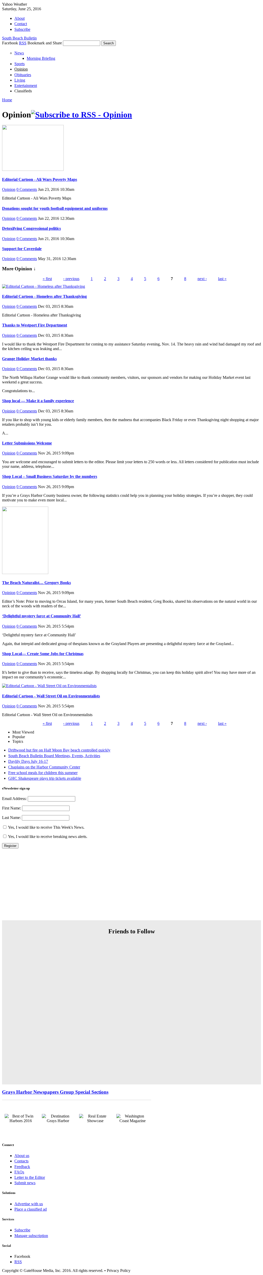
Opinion (21, 69)
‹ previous (71, 278)
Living (19, 80)
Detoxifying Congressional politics (31, 228)
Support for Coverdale (22, 248)
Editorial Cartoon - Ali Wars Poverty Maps (39, 179)
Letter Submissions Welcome (27, 443)
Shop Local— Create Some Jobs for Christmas (42, 653)
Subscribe (22, 29)
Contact (20, 24)
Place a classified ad (30, 1209)
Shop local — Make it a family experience (38, 401)
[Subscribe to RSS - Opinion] (81, 114)
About (19, 18)
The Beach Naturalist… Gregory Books (36, 582)
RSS (22, 43)
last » (222, 278)
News (19, 53)
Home (7, 100)
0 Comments (26, 189)
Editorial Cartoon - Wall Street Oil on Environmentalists (51, 696)
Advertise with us (28, 1204)
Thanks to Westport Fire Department (34, 325)
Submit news (24, 1183)
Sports (19, 64)
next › (202, 278)
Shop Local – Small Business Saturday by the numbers (49, 476)
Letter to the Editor (29, 1177)
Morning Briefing (41, 58)
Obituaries (22, 75)
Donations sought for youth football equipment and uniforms (55, 208)
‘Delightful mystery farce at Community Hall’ (41, 616)
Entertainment (25, 85)
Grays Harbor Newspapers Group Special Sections (55, 1092)
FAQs (19, 1172)
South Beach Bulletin (19, 38)
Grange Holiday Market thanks (29, 359)
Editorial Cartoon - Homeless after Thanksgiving (44, 296)
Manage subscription (31, 1235)
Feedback (22, 1166)
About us (21, 1155)
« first (47, 278)
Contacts (21, 1161)
